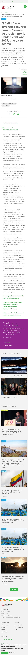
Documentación (18, 625)
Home (1, 12)
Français (24, 72)
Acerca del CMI (5, 622)
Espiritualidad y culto (8, 128)
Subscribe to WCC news (11, 123)
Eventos (3, 629)
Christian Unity (5, 105)
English (25, 71)
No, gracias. (12, 652)
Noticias (6, 12)
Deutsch (24, 74)
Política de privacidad (7, 337)
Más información (8, 650)
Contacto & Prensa (19, 627)
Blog (16, 629)
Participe (17, 622)
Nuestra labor (4, 632)
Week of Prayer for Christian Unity (9, 103)
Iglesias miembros (5, 625)
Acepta (4, 652)
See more (14, 589)
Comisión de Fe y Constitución (10, 129)
